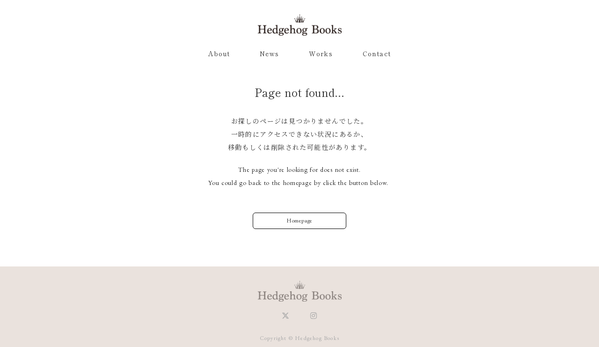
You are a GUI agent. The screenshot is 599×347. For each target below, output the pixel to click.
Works (321, 53)
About (219, 53)
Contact (377, 53)
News (269, 53)
